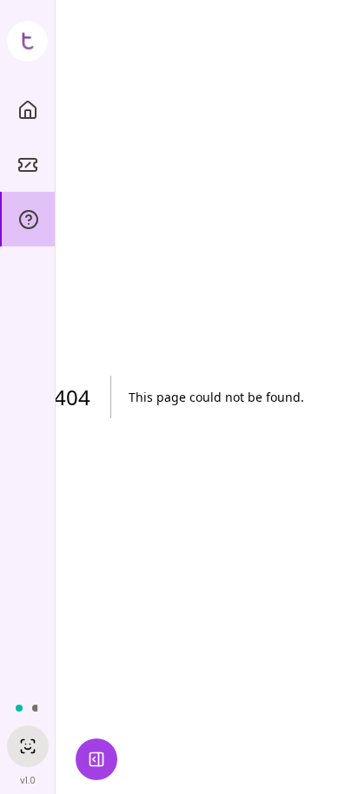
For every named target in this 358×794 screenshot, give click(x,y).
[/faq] (27, 219)
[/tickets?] (27, 164)
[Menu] (96, 759)
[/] (27, 109)
